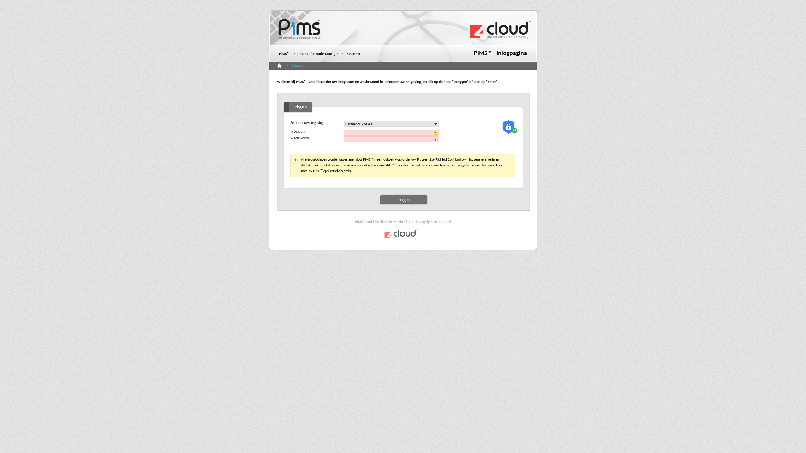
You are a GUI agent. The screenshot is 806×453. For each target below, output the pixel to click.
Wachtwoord (299, 138)
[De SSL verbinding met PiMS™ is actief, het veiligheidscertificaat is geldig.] (510, 127)
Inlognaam (297, 132)
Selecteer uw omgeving (306, 123)
